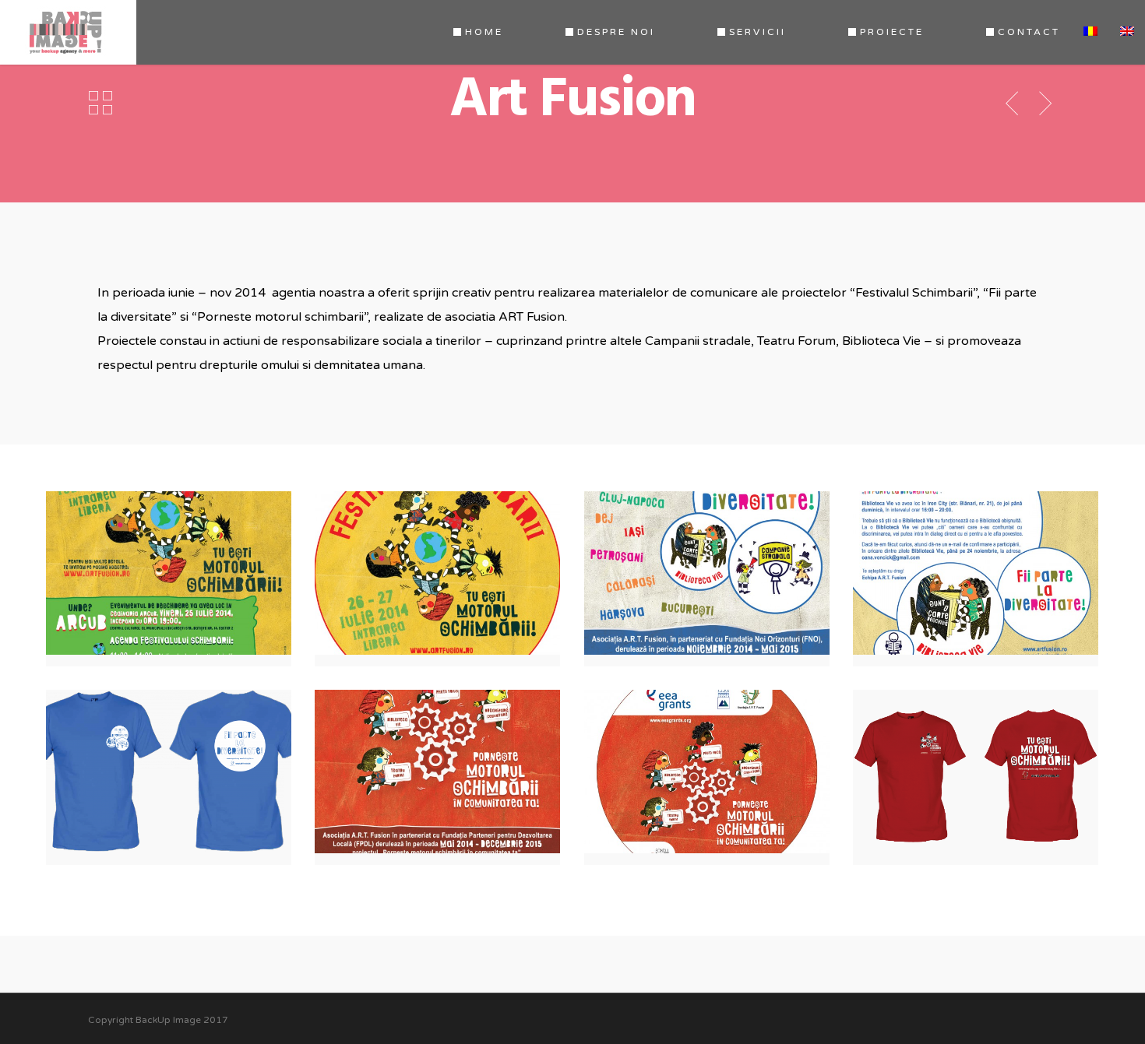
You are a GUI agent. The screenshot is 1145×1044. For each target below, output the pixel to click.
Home (484, 31)
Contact (1029, 31)
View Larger (172, 561)
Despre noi (616, 31)
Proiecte (892, 31)
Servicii (757, 31)
